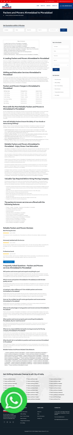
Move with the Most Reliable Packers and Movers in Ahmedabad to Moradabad (19, 47)
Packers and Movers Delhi (32, 379)
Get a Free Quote (40, 416)
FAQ (38, 414)
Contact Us (54, 6)
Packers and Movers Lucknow (33, 381)
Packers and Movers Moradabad (26, 359)
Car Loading (57, 95)
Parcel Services (57, 89)
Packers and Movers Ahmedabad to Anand (18, 365)
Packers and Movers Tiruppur (33, 397)
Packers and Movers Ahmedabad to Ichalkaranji (21, 363)
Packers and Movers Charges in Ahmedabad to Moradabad (15, 46)
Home (38, 6)
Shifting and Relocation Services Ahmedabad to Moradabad (15, 44)
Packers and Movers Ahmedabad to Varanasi (22, 361)
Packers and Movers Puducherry (33, 385)
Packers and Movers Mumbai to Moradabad (35, 354)
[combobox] (53, 30)
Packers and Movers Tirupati (32, 392)
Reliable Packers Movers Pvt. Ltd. (41, 431)
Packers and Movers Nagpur (55, 397)
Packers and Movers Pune (55, 399)
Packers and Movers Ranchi (32, 388)
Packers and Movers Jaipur (9, 385)
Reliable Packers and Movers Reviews (11, 53)
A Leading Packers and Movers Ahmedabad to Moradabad (15, 43)
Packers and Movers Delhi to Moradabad (32, 355)
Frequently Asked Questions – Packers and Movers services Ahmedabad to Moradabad (21, 54)
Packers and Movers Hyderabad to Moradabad (36, 352)
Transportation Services (59, 92)
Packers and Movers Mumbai (55, 379)
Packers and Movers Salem (32, 390)
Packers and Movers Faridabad (56, 383)
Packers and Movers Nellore (32, 383)
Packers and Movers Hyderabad (10, 383)
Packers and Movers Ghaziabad (56, 390)
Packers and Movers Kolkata (55, 388)
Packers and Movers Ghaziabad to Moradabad (31, 358)
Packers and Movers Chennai (9, 379)
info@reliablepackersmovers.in (65, 1)
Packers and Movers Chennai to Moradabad (15, 352)
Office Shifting (57, 82)
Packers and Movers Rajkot (32, 394)
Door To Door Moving (59, 85)
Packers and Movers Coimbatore (56, 392)
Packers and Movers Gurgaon (55, 385)
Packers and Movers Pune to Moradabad (13, 355)
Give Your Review (8, 261)
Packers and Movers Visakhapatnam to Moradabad (30, 356)
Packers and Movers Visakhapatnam (57, 394)
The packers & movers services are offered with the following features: (18, 51)
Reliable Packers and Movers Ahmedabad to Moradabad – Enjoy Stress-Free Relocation (21, 49)
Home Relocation (58, 79)
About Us (43, 6)
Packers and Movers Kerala (9, 381)
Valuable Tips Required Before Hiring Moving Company (14, 50)
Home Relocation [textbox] (53, 30)
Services (48, 6)
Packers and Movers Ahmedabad (33, 399)
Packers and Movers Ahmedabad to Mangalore (22, 362)
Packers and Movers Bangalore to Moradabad (15, 354)
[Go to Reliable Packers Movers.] (3, 15)
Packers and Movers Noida (55, 381)
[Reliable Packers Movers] (6, 6)
